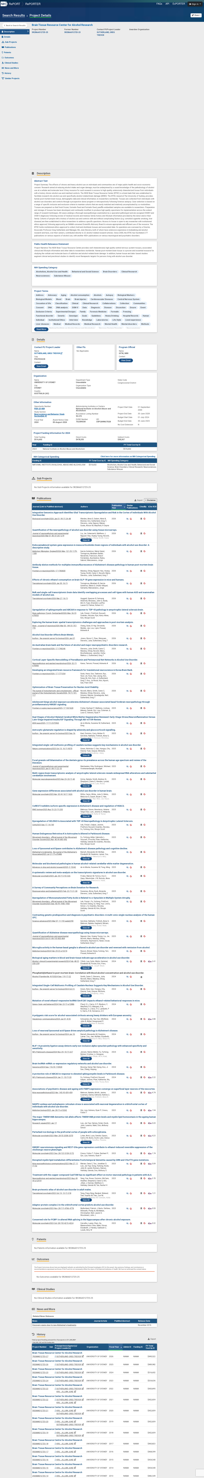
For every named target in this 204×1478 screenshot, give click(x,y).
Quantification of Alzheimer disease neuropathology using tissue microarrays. (70, 932)
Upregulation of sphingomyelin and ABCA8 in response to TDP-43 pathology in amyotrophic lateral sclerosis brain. (88, 609)
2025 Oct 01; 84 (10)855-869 (50, 937)
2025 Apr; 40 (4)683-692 (54, 838)
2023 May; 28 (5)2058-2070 (52, 1136)
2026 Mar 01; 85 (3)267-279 (50, 534)
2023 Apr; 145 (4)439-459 (52, 1092)
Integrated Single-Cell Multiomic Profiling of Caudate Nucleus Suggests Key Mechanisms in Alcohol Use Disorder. (88, 985)
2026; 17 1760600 (48, 571)
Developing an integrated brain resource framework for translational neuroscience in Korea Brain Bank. (82, 670)
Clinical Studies (11, 63)
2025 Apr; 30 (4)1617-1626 (52, 794)
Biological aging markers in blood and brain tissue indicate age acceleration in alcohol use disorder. (81, 958)
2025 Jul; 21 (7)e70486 (54, 853)
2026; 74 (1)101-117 (55, 693)
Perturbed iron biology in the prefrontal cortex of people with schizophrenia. (69, 1132)
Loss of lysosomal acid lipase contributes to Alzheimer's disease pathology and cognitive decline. (80, 848)
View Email (41, 366)
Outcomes (9, 58)
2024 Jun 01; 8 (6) (51, 1019)
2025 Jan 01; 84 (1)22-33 (50, 767)
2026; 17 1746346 (48, 649)
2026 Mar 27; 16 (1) (50, 598)
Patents (7, 52)
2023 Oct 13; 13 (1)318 (51, 1193)
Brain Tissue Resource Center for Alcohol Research (57, 1353)
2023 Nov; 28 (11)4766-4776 (53, 1208)
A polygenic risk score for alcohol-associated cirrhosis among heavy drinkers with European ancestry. (82, 1015)
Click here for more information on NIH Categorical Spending (128, 456)
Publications (10, 47)
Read (41, 329)
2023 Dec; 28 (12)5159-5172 (53, 1153)
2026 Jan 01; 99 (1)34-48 (51, 519)
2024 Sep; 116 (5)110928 (47, 1067)
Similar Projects (12, 78)
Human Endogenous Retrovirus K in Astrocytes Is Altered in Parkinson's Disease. (71, 833)
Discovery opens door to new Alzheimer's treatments (54, 1325)
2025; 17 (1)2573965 (45, 723)
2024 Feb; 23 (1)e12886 (53, 1004)
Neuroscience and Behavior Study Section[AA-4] (49, 415)
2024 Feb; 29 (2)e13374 (49, 951)
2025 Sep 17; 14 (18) (43, 825)
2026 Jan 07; (53, 638)
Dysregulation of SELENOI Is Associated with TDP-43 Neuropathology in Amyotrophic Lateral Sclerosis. (82, 821)
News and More (12, 68)
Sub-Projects (11, 42)
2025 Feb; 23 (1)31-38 (54, 891)
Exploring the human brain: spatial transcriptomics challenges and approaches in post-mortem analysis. (83, 622)
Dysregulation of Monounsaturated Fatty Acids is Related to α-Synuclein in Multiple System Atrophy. (81, 898)
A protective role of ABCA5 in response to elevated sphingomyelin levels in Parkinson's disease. (78, 1074)
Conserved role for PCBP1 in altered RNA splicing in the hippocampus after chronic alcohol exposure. (81, 1219)
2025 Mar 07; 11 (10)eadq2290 (52, 921)
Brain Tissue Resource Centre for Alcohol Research (57, 1440)
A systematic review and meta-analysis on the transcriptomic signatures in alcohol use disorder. (79, 872)
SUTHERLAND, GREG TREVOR (47, 353)
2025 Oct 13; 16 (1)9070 (52, 748)
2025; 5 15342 (54, 867)
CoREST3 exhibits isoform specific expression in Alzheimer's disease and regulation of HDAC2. (78, 806)
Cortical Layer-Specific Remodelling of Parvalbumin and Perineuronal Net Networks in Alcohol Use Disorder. (85, 660)
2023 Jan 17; (44, 1123)
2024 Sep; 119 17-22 (51, 976)
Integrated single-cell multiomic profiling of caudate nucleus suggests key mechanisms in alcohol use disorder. (86, 745)
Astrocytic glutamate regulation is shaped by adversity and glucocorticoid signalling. (74, 730)
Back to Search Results (16, 25)
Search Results (13, 15)
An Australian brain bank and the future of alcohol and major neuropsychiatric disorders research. (80, 645)
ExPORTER (179, 3)
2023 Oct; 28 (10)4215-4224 (52, 1223)
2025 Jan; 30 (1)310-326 (51, 876)
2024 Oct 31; (53, 989)
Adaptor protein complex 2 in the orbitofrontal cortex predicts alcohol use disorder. (73, 1205)
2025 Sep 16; (53, 733)
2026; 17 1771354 (48, 674)
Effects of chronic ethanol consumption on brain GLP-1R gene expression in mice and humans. (78, 579)
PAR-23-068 (39, 409)
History (8, 73)
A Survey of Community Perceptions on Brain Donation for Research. (65, 887)
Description (9, 32)
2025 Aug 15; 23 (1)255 (47, 809)
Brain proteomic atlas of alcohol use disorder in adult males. (61, 1189)
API (167, 3)
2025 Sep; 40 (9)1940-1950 (54, 902)
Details (7, 37)
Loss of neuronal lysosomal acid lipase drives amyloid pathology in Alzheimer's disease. (75, 1030)
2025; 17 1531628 (52, 708)
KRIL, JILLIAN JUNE (66, 1392)
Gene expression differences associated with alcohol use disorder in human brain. (72, 791)
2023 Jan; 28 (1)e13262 (49, 1110)
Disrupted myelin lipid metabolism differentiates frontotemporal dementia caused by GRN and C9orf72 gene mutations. (90, 1160)
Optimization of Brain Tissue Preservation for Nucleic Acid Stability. (65, 687)
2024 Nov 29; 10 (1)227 (52, 1052)
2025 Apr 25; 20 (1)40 (53, 779)
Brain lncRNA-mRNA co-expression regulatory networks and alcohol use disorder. (72, 1063)
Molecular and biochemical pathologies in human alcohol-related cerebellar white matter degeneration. (83, 863)
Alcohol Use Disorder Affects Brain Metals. (53, 634)
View (86, 540)
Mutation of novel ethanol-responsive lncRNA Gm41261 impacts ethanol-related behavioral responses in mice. (86, 1000)
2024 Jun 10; (53, 1034)
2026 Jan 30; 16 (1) (50, 583)
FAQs (159, 3)
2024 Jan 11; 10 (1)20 (51, 1077)
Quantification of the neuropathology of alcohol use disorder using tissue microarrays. (74, 530)
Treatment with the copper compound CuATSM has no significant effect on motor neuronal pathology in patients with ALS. (92, 1175)
